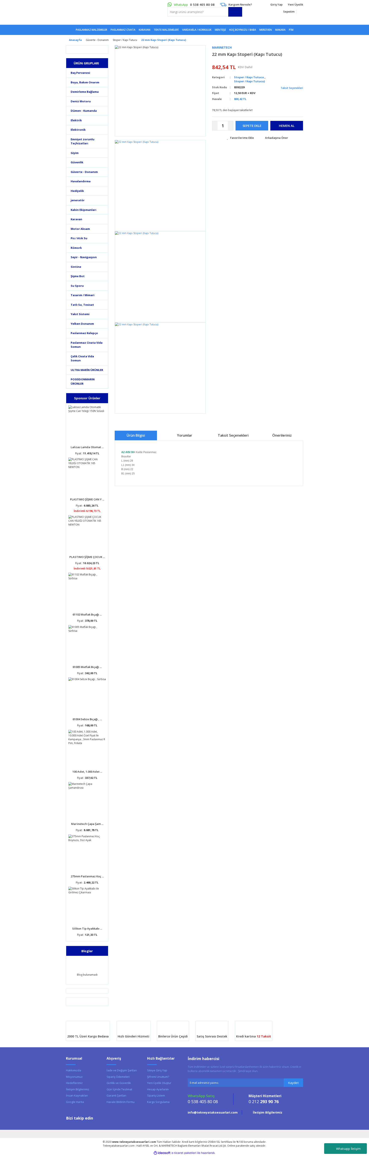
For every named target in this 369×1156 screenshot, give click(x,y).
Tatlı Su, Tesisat (82, 305)
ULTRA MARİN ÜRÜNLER (87, 370)
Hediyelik (77, 191)
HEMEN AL (286, 125)
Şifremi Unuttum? (158, 1077)
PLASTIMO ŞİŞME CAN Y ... (87, 499)
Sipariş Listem (156, 1095)
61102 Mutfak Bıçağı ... (87, 614)
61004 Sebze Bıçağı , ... (87, 719)
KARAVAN (144, 30)
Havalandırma (81, 181)
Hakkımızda (73, 1070)
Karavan (76, 219)
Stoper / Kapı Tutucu (249, 77)
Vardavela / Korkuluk (196, 30)
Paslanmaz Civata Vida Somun (86, 345)
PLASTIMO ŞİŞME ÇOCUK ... (87, 557)
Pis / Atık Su (79, 238)
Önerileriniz (282, 435)
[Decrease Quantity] (215, 125)
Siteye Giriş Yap (157, 1070)
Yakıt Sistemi (80, 314)
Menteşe (220, 30)
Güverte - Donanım (84, 172)
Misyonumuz (74, 1077)
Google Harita (75, 1102)
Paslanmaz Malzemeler (91, 30)
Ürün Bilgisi (136, 435)
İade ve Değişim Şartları (122, 1070)
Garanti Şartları (116, 1095)
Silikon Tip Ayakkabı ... (87, 928)
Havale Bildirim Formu (121, 1102)
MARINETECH (222, 47)
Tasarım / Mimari (82, 295)
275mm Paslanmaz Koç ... (87, 876)
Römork (76, 248)
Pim (291, 30)
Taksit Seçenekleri (291, 88)
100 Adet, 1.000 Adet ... (87, 772)
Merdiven (265, 30)
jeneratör (78, 200)
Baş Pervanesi (80, 73)
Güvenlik (77, 162)
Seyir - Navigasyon (84, 257)
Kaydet (293, 1083)
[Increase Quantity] (230, 125)
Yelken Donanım (82, 324)
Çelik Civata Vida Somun (82, 358)
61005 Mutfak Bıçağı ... (87, 667)
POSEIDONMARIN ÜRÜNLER (83, 381)
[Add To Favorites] (240, 138)
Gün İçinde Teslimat (119, 1089)
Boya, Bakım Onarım (85, 82)
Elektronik (78, 130)
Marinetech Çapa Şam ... (87, 824)
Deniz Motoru (81, 101)
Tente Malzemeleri (166, 30)
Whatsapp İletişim (348, 1149)
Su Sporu (77, 286)
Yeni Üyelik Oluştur (159, 1083)
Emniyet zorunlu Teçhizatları (82, 141)
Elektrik (76, 120)
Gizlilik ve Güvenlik (119, 1083)
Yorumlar (184, 435)
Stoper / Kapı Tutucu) (249, 81)
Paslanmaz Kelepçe (84, 333)
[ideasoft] (162, 1153)
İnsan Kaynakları (77, 1095)
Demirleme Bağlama (85, 92)
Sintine (76, 267)
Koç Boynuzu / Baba (242, 30)
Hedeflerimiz (74, 1083)
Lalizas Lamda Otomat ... (87, 447)
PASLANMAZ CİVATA (123, 30)
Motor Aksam (80, 229)
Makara (280, 30)
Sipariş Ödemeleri (118, 1077)
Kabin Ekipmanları (83, 210)
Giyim (75, 153)
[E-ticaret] (183, 1153)
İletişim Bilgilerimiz (77, 1089)
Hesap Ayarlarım (158, 1089)
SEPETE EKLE (252, 125)
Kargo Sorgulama (158, 1102)
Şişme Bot (78, 276)
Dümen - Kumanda (84, 111)
